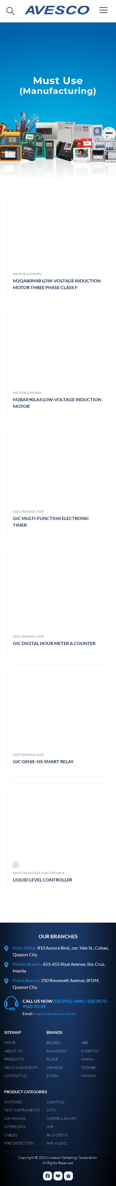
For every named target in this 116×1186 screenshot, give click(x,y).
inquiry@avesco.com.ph (55, 1013)
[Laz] (58, 1175)
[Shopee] (68, 1175)
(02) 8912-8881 (68, 1001)
